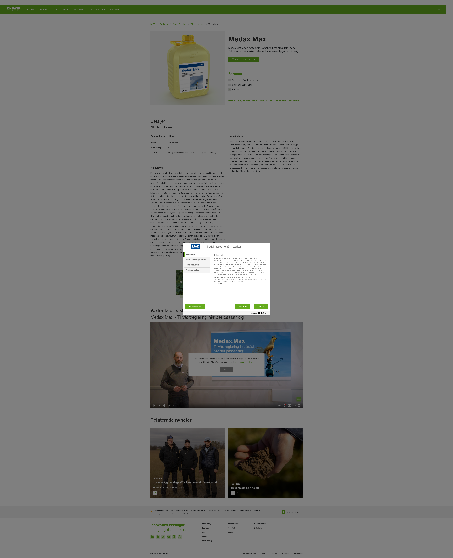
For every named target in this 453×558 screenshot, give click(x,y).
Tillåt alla (261, 307)
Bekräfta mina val (195, 307)
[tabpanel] (240, 270)
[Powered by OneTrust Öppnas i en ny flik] (259, 313)
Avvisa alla (243, 307)
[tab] (197, 254)
